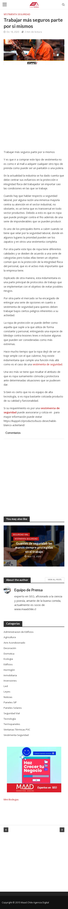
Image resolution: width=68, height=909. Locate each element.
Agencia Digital (41, 902)
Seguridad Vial (20, 534)
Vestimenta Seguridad (17, 14)
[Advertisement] (34, 109)
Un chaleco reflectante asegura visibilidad (61, 829)
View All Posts (54, 579)
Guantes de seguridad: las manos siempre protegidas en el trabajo (34, 547)
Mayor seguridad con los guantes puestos (7, 829)
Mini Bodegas (11, 799)
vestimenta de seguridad (47, 364)
